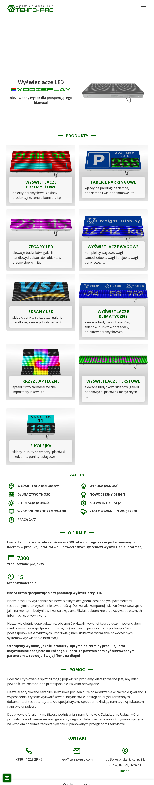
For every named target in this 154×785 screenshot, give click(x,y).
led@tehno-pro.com (77, 759)
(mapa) (125, 771)
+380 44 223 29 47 (28, 759)
